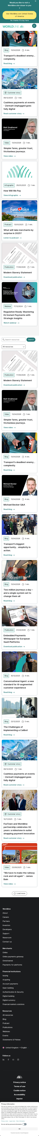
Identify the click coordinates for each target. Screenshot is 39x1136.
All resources (8, 1015)
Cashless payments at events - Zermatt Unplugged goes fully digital (19, 105)
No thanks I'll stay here (19, 20)
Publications (7, 1027)
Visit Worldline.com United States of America (19, 15)
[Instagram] (18, 1060)
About (5, 913)
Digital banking (8, 996)
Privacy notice (19, 1082)
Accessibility (19, 1095)
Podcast (6, 1023)
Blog (4, 1019)
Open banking (8, 988)
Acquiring (6, 980)
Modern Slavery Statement (18, 272)
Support (6, 934)
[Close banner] (37, 2)
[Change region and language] (28, 1048)
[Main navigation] (34, 26)
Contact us (7, 942)
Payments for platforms (12, 965)
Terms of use (19, 1086)
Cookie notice (19, 1090)
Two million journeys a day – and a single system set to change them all (18, 593)
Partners (6, 921)
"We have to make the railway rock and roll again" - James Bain (19, 876)
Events (5, 1036)
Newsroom (7, 938)
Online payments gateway (13, 957)
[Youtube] (13, 1060)
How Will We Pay (12, 190)
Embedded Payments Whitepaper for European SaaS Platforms (17, 638)
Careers (6, 917)
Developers (7, 929)
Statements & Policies (11, 1040)
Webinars (6, 1031)
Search (31, 340)
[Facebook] (8, 1060)
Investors (6, 925)
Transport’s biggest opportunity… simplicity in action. (17, 547)
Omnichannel (8, 961)
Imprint (19, 1099)
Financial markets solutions (13, 1004)
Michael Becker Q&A (14, 504)
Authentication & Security (13, 992)
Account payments (10, 984)
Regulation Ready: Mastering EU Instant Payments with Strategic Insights (19, 315)
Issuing (5, 976)
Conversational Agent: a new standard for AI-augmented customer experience (19, 684)
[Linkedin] (3, 1060)
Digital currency (9, 1000)
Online (5, 953)
